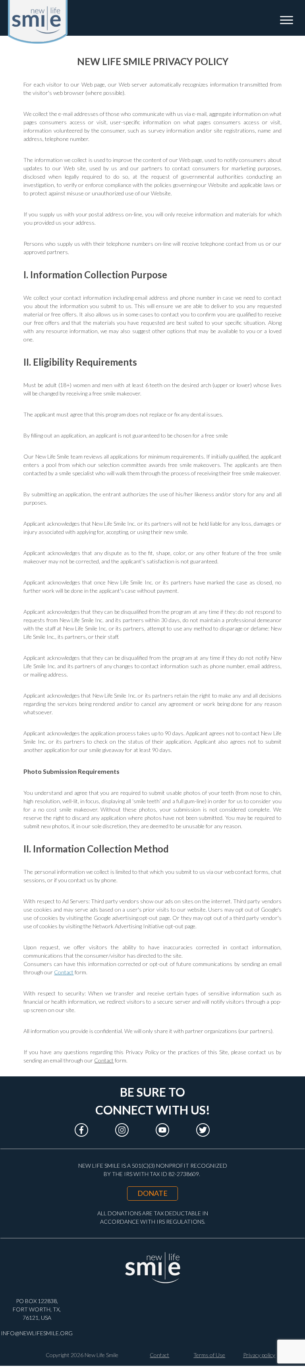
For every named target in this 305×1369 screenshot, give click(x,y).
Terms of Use (209, 1355)
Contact (63, 972)
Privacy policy (259, 1355)
